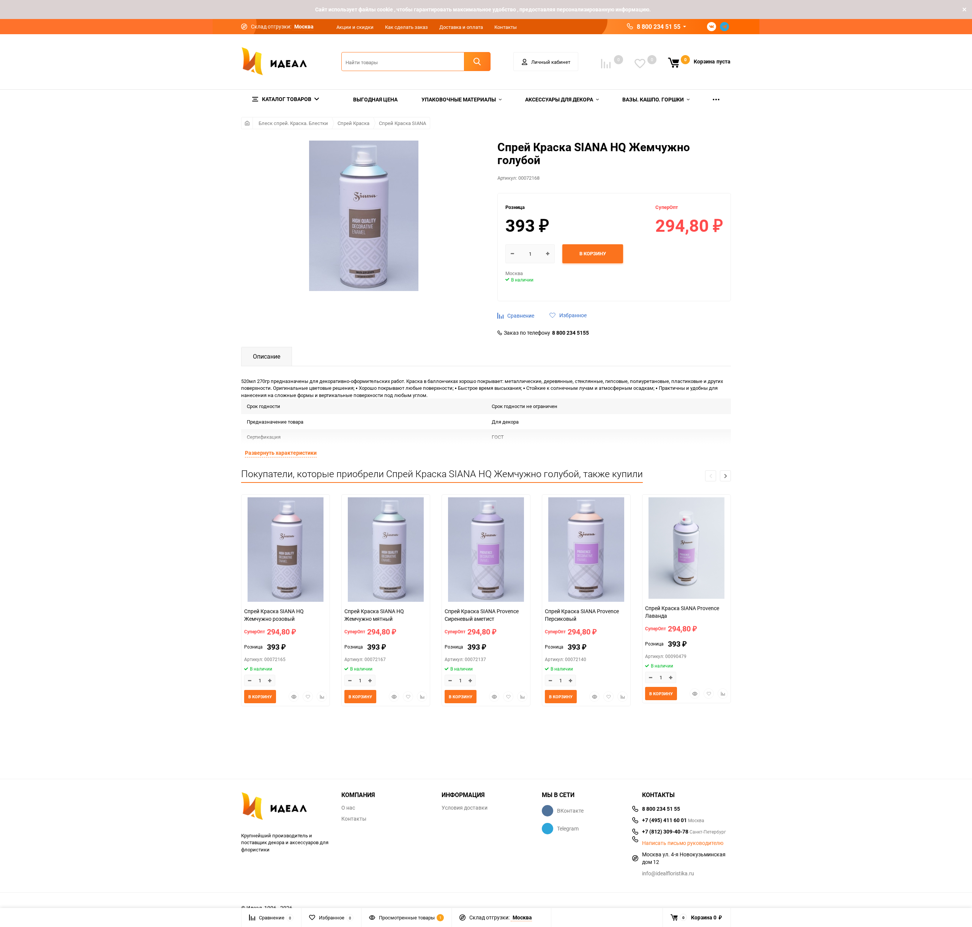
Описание (266, 356)
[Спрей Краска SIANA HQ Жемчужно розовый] (285, 550)
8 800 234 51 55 (658, 26)
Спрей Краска (353, 123)
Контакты (505, 27)
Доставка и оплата (461, 27)
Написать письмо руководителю (682, 843)
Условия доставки (465, 807)
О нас (348, 807)
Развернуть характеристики (281, 452)
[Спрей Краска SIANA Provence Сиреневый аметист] (486, 550)
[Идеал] (285, 807)
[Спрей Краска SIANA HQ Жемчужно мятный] (385, 550)
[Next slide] (725, 475)
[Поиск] (477, 61)
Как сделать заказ (406, 27)
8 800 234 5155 (570, 332)
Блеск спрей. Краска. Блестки (293, 123)
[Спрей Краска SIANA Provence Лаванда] (686, 549)
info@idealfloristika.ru (668, 873)
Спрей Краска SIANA (402, 123)
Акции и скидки (355, 27)
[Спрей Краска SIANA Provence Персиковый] (586, 550)
